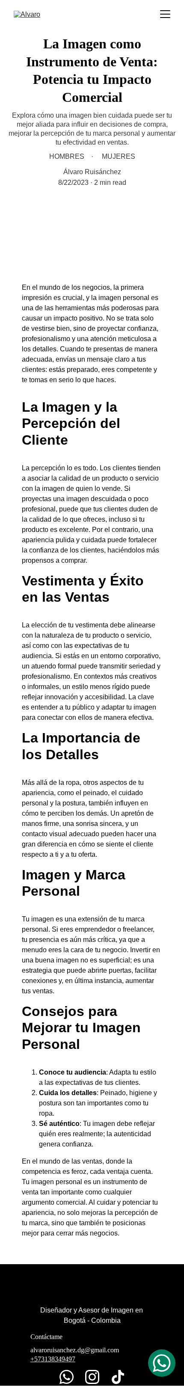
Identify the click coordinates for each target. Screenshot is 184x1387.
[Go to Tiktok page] (118, 1377)
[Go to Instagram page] (96, 1377)
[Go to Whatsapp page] (70, 1377)
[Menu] (165, 14)
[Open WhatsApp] (161, 1363)
